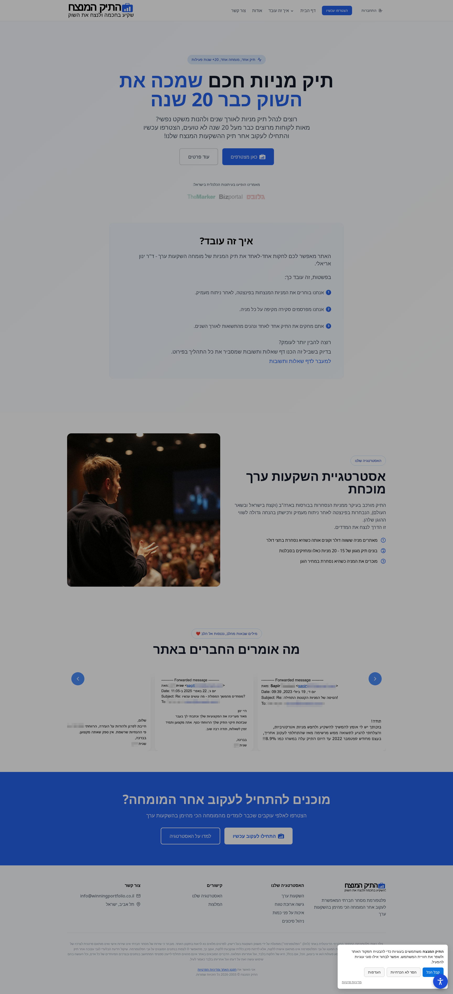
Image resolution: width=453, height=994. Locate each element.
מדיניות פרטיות (352, 982)
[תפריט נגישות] (440, 981)
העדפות (374, 972)
